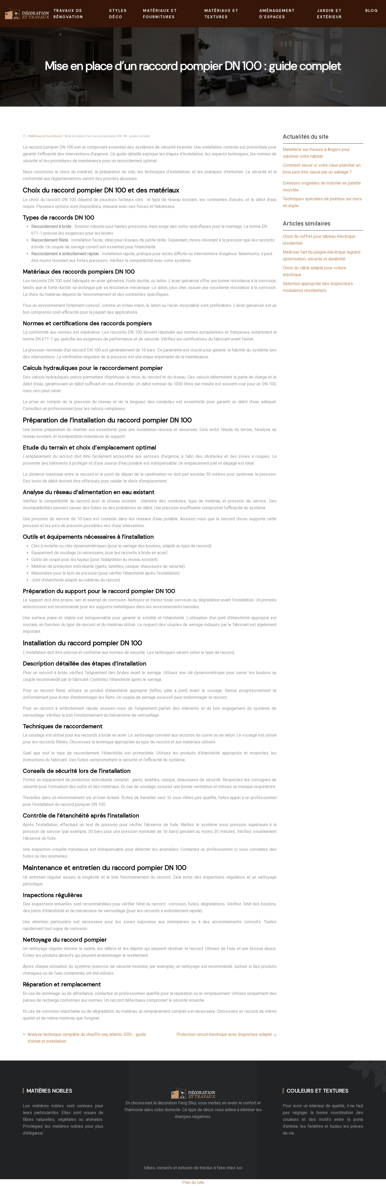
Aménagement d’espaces (277, 13)
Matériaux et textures (221, 13)
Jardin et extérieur (329, 13)
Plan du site (193, 1182)
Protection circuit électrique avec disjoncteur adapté (224, 1034)
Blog (372, 10)
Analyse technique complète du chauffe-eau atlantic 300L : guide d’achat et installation (87, 1038)
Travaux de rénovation (68, 13)
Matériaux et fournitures (160, 13)
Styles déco (118, 13)
